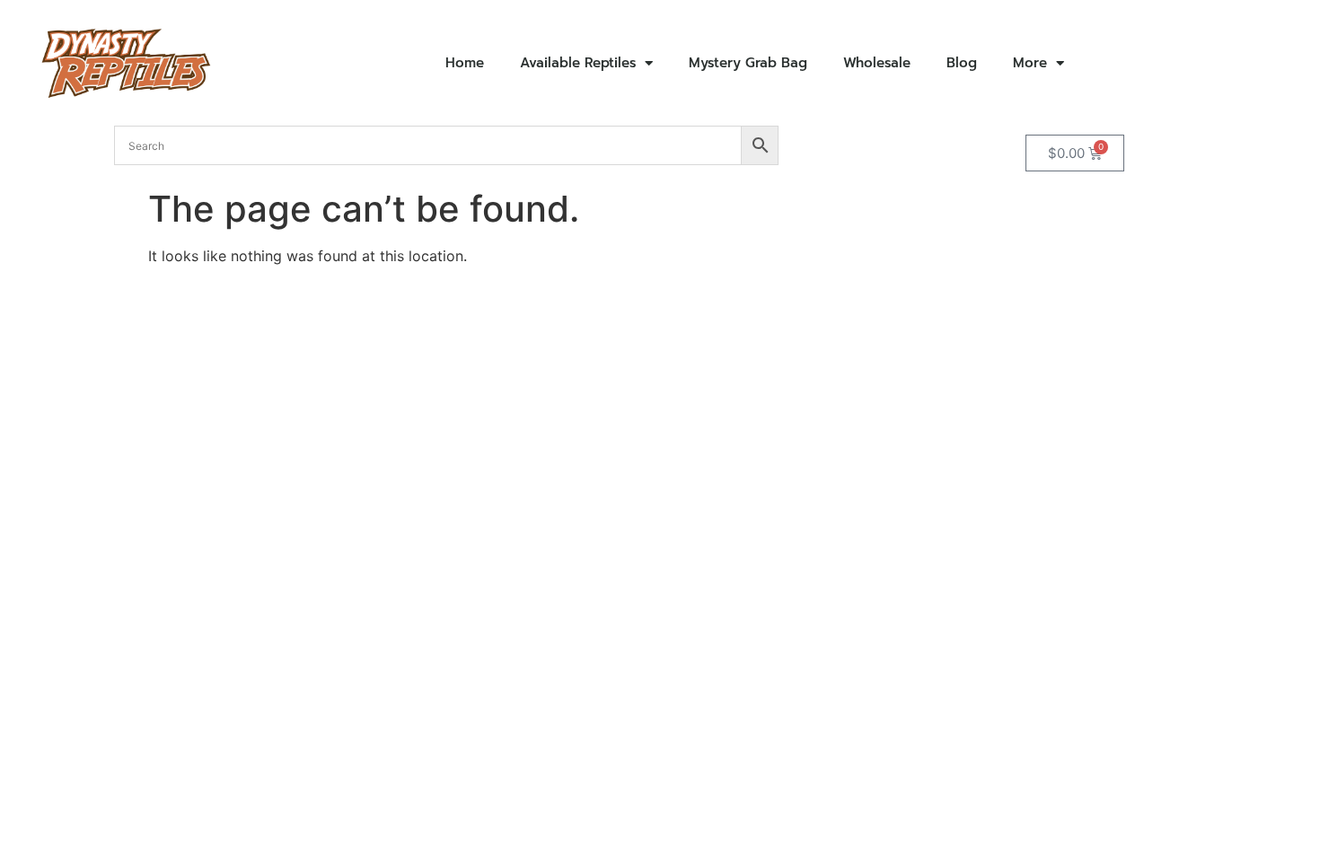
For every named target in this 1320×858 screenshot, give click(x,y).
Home (464, 63)
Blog (961, 63)
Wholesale (877, 63)
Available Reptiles (578, 63)
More (1030, 63)
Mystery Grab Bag (748, 63)
